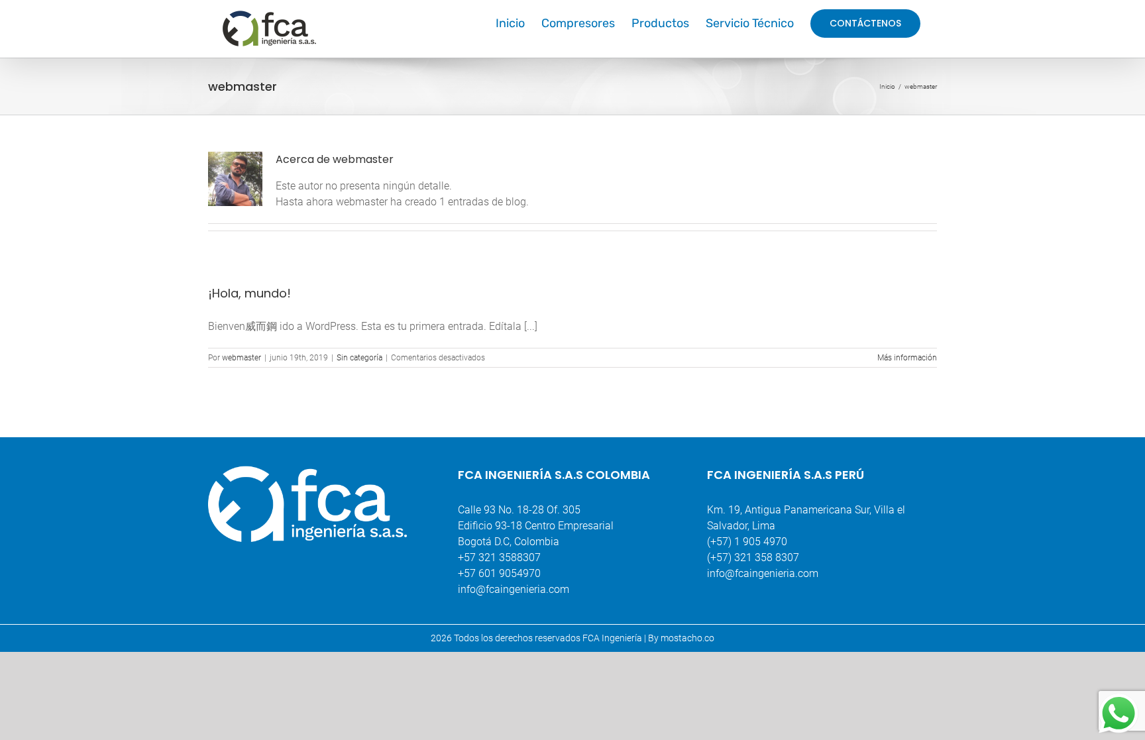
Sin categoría (359, 357)
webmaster (241, 357)
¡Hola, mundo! (249, 293)
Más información (907, 357)
